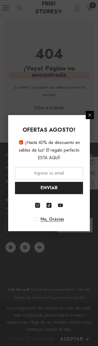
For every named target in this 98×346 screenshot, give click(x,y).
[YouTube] (60, 205)
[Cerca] (90, 115)
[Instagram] (37, 205)
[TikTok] (49, 205)
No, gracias (52, 219)
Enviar (49, 188)
